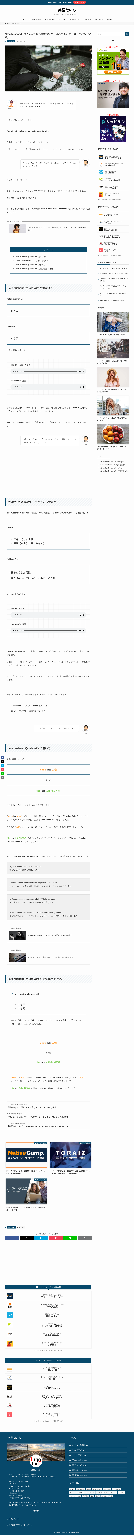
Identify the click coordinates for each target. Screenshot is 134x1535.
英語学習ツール (79, 1470)
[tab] (48, 1287)
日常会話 (21, 1227)
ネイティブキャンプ (110, 1493)
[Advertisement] (48, 472)
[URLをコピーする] (85, 1238)
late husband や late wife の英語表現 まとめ (34, 268)
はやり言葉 (107, 1489)
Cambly (72, 1489)
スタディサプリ (89, 1493)
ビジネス (121, 1493)
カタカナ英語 (78, 1450)
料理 (97, 1496)
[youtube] (34, 1510)
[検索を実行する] (127, 34)
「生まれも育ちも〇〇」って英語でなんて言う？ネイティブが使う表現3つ (57, 228)
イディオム (116, 1489)
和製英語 (85, 1496)
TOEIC (88, 1489)
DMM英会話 (80, 1489)
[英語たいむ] (67, 9)
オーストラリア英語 (76, 1493)
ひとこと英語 (79, 1455)
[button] (12, 1238)
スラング (99, 1493)
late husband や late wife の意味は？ (31, 256)
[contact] (37, 1510)
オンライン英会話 (80, 1445)
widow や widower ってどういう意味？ (32, 260)
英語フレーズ (10, 41)
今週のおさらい (79, 1460)
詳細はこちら (79, 2)
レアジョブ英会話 (75, 1496)
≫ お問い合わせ (13, 1519)
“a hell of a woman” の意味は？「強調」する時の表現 (50, 935)
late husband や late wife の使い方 (30, 264)
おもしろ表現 (97, 1489)
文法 (92, 1496)
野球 (110, 1496)
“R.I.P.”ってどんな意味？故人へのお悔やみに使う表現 (50, 957)
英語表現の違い (79, 1475)
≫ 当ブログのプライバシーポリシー (20, 1525)
